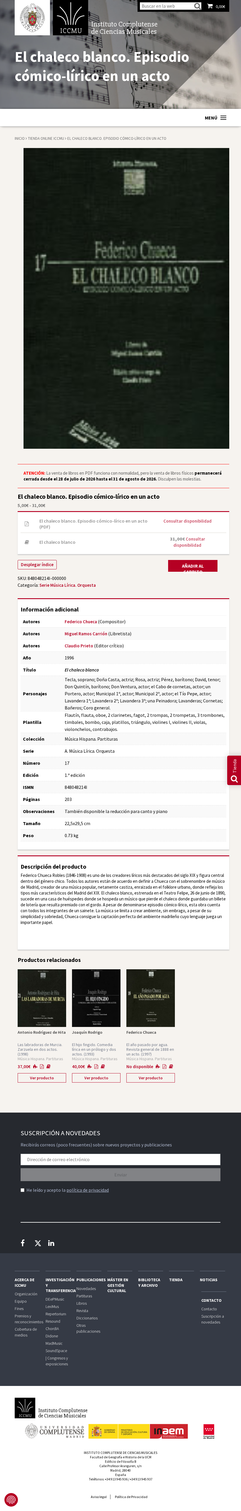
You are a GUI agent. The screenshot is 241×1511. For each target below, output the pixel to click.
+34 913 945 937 (141, 1479)
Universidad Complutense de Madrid (32, 17)
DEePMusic (55, 1299)
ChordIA (52, 1328)
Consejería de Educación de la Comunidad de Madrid (208, 1431)
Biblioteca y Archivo (149, 1282)
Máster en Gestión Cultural (117, 1285)
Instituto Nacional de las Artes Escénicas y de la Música (138, 1428)
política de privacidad (87, 1190)
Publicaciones (88, 1279)
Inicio (20, 138)
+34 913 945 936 (116, 1479)
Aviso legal (99, 1497)
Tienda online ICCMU (46, 138)
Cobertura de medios (26, 1332)
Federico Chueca (81, 621)
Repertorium (56, 1313)
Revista (82, 1310)
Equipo (21, 1301)
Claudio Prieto (79, 646)
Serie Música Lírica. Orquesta (67, 585)
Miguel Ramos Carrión (86, 633)
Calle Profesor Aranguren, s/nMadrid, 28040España (120, 1470)
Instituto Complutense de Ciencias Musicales (70, 17)
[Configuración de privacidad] (11, 1500)
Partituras (84, 1296)
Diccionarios (87, 1318)
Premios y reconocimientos (27, 1318)
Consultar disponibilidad (187, 521)
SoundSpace (56, 1350)
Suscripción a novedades (212, 1319)
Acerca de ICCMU (24, 1282)
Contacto (211, 1300)
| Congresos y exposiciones (57, 1361)
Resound (53, 1321)
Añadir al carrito (193, 567)
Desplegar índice (37, 564)
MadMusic (54, 1343)
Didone (52, 1336)
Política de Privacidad (131, 1497)
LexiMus (52, 1306)
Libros (81, 1303)
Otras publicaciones (88, 1328)
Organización (26, 1293)
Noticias (208, 1279)
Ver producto (42, 1078)
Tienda (176, 1279)
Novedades (86, 1288)
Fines (19, 1308)
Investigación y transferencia (58, 1285)
